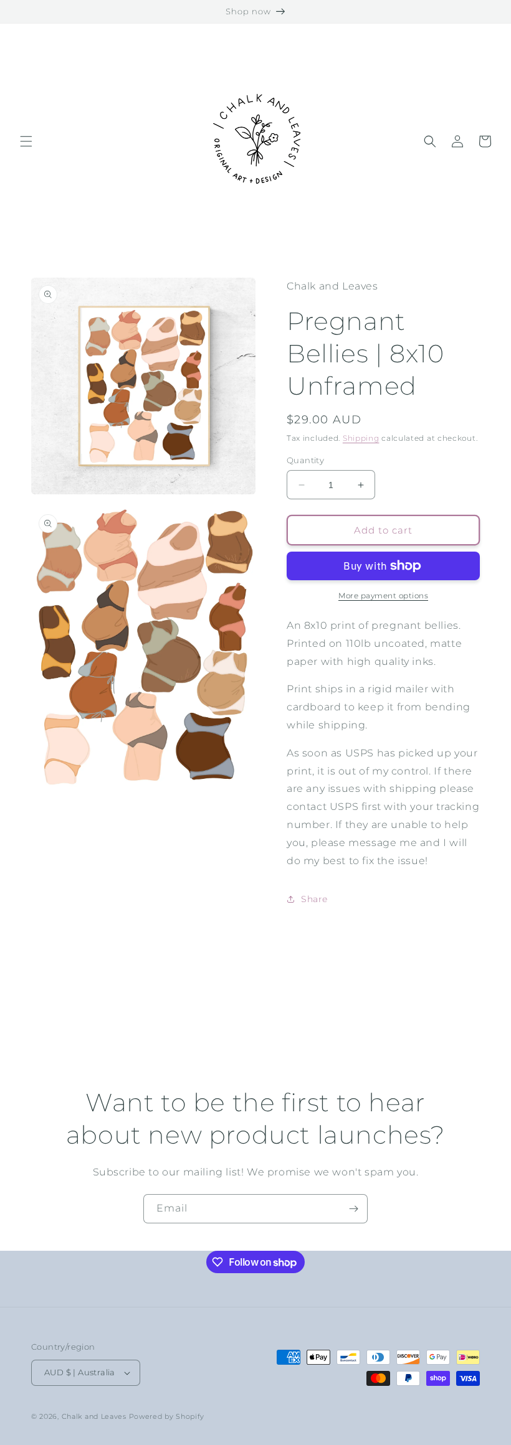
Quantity (305, 460)
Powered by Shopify (167, 1416)
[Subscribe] (353, 1208)
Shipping (361, 438)
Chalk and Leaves (94, 1416)
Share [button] (314, 899)
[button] (26, 141)
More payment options (383, 595)
